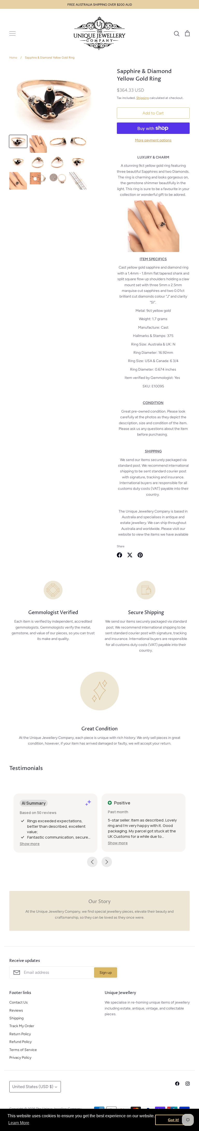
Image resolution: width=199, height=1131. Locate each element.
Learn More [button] (18, 1123)
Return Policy (20, 1034)
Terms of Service (23, 1050)
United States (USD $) (32, 1086)
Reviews (16, 1010)
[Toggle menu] (12, 33)
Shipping (142, 98)
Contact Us (18, 1002)
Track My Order (21, 1026)
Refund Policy (20, 1042)
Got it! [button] (173, 1120)
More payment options (153, 140)
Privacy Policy (20, 1057)
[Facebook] (177, 1083)
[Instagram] (187, 1083)
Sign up (106, 972)
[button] (30, 843)
